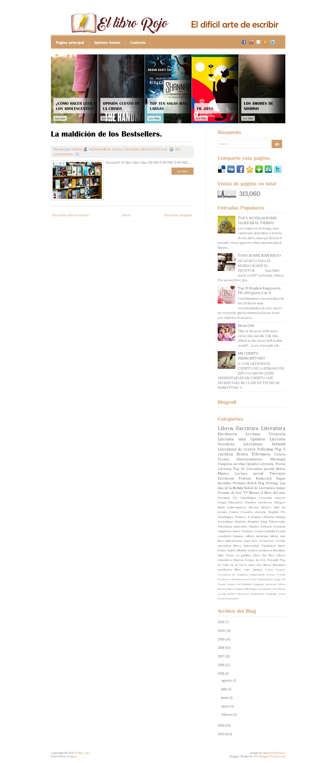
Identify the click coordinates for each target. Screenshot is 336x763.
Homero (240, 517)
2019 (221, 639)
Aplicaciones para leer (241, 541)
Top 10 (238, 469)
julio (224, 689)
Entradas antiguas (178, 215)
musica (257, 569)
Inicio (126, 215)
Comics (234, 512)
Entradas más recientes (70, 215)
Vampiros (225, 464)
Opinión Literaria (267, 438)
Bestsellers (101, 149)
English (273, 512)
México (147, 149)
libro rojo (242, 569)
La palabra (243, 555)
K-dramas (254, 517)
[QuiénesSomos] (107, 41)
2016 (221, 665)
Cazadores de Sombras (232, 574)
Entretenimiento (250, 459)
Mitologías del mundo (258, 589)
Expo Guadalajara (262, 579)
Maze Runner (236, 589)
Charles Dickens (260, 526)
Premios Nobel (244, 483)
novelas (239, 464)
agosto (226, 680)
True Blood (278, 589)
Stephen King (257, 521)
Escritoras (226, 478)
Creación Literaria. (253, 512)
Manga (280, 517)
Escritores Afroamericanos (234, 579)
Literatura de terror (237, 449)
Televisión (277, 473)
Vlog (261, 483)
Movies (254, 507)
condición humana (230, 536)
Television (225, 526)
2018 (221, 648)
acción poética (227, 593)
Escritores (227, 433)
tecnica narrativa (228, 598)
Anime (280, 488)
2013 (221, 734)
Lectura (252, 433)
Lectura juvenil (249, 473)
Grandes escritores (258, 502)
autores (280, 497)
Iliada (221, 507)
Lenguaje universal (264, 584)
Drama (222, 502)
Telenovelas (277, 521)
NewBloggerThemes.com (269, 756)
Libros (117, 149)
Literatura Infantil (264, 443)
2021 (221, 622)
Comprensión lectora (262, 574)
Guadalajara (248, 497)
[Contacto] (138, 41)
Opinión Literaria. (260, 464)
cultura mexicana (256, 536)
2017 (221, 656)
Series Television (253, 454)
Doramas (224, 497)
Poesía (280, 531)
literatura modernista (251, 593)
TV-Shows (251, 493)
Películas (265, 449)
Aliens (274, 536)
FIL (235, 497)
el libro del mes (272, 493)
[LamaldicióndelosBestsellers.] (106, 133)
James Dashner (243, 531)
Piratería (240, 521)
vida (241, 438)
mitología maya (275, 593)
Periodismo (225, 521)
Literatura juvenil (260, 469)
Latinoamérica (236, 507)
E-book (281, 574)
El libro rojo (82, 753)
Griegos (279, 502)
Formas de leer (230, 493)
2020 (221, 631)
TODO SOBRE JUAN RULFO (259, 255)
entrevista (240, 526)
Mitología (277, 459)
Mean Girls (246, 326)
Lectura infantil (264, 531)
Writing (272, 483)
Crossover (266, 541)
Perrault (272, 560)
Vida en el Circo (235, 565)
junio (225, 698)
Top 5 (280, 449)
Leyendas (265, 497)
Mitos (280, 469)
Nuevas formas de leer (250, 560)
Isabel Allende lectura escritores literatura (256, 550)
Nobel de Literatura (259, 488)
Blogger (72, 756)
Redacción (264, 478)
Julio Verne (226, 555)
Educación (235, 502)
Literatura (132, 149)
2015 (221, 673)
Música (223, 473)
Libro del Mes (263, 555)
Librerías (268, 517)
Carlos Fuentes (275, 569)
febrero (227, 715)
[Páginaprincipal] (70, 41)
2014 (221, 725)
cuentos (225, 454)
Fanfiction (268, 545)
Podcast (245, 478)
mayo (225, 706)
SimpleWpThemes (274, 753)
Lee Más (182, 171)
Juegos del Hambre (239, 584)
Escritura (247, 428)
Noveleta (226, 443)
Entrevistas (251, 545)
